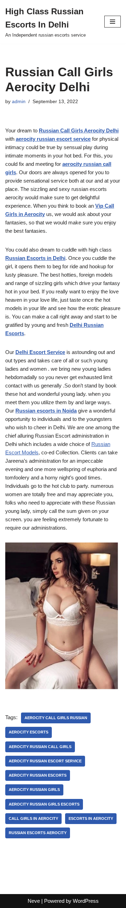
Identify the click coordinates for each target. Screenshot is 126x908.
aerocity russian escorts (37, 775)
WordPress (86, 901)
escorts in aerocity (91, 818)
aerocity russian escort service (45, 761)
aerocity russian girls (34, 789)
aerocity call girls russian (55, 718)
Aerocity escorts (28, 732)
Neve (34, 901)
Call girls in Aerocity (33, 818)
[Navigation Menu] (112, 22)
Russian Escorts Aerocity (37, 833)
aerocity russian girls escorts (44, 804)
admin (19, 101)
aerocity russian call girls (40, 747)
